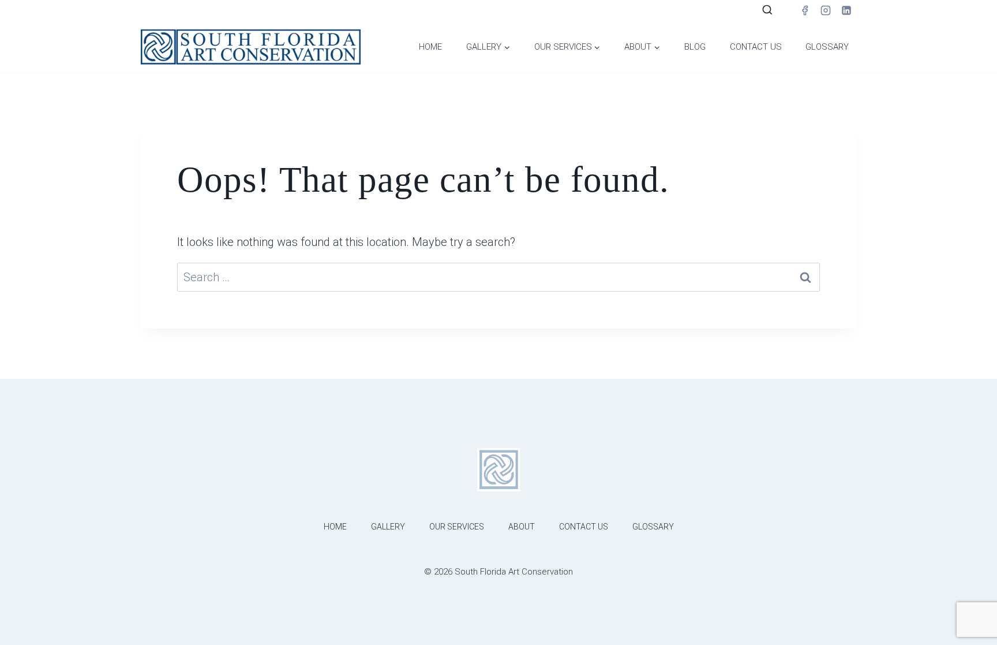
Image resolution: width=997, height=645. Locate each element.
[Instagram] (825, 10)
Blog (695, 47)
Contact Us (756, 47)
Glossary (827, 47)
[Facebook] (804, 10)
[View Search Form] (767, 10)
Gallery (388, 526)
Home (430, 47)
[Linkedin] (846, 10)
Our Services (456, 526)
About (521, 526)
